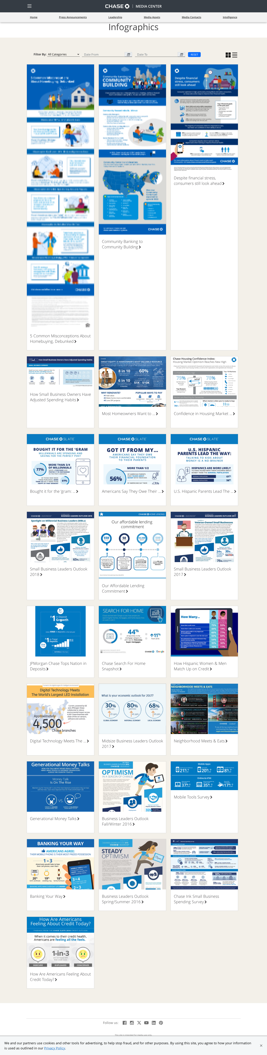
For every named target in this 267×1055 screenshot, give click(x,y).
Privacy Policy (54, 1048)
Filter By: (40, 54)
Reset (194, 54)
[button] (261, 1045)
